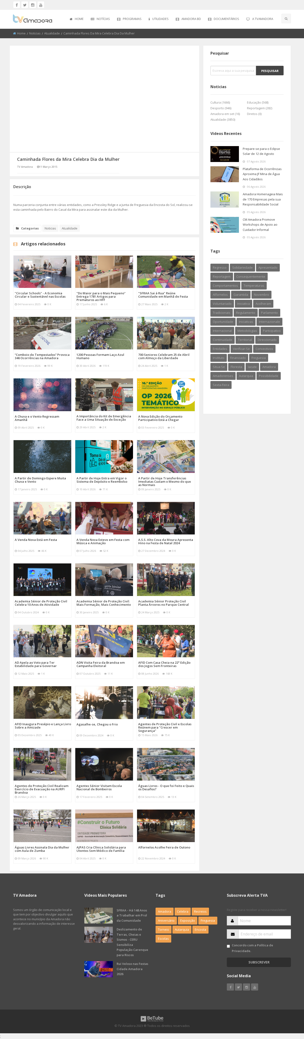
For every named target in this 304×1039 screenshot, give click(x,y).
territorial (245, 340)
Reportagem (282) (259, 108)
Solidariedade (242, 267)
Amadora (269, 367)
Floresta (236, 367)
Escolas (163, 938)
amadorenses (223, 376)
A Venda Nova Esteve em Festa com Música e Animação (102, 541)
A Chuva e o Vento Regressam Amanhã (37, 418)
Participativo (272, 331)
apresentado (267, 267)
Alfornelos (220, 294)
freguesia (259, 358)
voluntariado (222, 303)
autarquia (246, 376)
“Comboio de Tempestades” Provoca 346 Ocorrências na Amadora (42, 356)
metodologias (247, 331)
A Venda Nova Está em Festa (36, 540)
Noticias (35, 33)
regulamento (245, 312)
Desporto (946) (220, 108)
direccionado (267, 340)
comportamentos (225, 285)
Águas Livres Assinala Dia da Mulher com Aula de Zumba (42, 849)
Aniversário (166, 920)
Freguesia (208, 920)
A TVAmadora (262, 19)
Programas (132, 19)
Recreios (200, 911)
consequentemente (250, 276)
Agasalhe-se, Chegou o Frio (97, 724)
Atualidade (52, 33)
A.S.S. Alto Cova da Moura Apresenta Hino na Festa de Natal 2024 (165, 541)
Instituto (218, 358)
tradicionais (221, 312)
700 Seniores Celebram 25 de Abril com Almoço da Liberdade (164, 356)
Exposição (187, 920)
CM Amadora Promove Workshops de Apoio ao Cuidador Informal (260, 224)
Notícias (103, 19)
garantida (240, 294)
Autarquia (182, 929)
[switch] (228, 946)
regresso (220, 267)
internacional (222, 331)
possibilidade (268, 376)
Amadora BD (191, 19)
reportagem (222, 276)
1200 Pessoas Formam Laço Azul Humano (100, 356)
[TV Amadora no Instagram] (32, 4)
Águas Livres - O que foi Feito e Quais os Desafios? (166, 787)
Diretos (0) (254, 114)
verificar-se (241, 349)
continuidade (222, 340)
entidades (220, 349)
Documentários (226, 19)
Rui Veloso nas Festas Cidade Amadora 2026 (132, 969)
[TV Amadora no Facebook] (16, 4)
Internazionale (269, 321)
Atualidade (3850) (222, 119)
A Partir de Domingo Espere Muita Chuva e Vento (40, 480)
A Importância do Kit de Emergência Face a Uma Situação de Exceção (103, 418)
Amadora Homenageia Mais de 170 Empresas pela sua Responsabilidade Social (263, 199)
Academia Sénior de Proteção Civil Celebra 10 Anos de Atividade (41, 603)
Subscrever (259, 962)
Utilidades (160, 19)
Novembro (261, 294)
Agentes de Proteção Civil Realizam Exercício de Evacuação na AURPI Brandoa (41, 789)
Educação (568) (257, 102)
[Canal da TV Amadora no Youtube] (40, 4)
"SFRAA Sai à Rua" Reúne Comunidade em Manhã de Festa (163, 295)
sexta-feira (221, 385)
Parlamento (269, 312)
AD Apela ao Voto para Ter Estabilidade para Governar (36, 664)
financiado (238, 358)
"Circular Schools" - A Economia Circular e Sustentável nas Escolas (40, 295)
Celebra (182, 911)
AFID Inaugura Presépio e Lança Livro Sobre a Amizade (43, 725)
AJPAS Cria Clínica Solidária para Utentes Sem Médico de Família (101, 849)
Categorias (30, 228)
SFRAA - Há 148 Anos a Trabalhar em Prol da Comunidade (132, 915)
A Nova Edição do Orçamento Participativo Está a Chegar (160, 418)
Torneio (163, 929)
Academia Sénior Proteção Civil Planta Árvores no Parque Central (163, 603)
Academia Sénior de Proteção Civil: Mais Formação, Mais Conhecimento (103, 603)
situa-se (219, 367)
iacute (252, 367)
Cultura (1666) (220, 102)
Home (79, 19)
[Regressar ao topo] (288, 1009)
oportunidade (223, 321)
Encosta (200, 929)
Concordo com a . (252, 948)
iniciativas (246, 321)
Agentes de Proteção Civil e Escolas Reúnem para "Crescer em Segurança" (164, 727)
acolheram (263, 303)
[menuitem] (77, 19)
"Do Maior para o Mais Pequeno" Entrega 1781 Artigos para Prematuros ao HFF (101, 296)
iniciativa (243, 303)
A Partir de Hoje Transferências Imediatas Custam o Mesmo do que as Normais (164, 481)
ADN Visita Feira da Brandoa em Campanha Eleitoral (100, 664)
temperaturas (254, 285)
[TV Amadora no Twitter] (24, 4)
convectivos (264, 349)
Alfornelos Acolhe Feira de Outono (164, 847)
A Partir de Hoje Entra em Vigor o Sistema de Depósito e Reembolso (101, 480)
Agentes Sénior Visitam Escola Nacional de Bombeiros (99, 787)
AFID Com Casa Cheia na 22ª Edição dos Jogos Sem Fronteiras (164, 664)
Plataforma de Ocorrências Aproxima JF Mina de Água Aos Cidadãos (262, 174)
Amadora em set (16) (225, 114)
